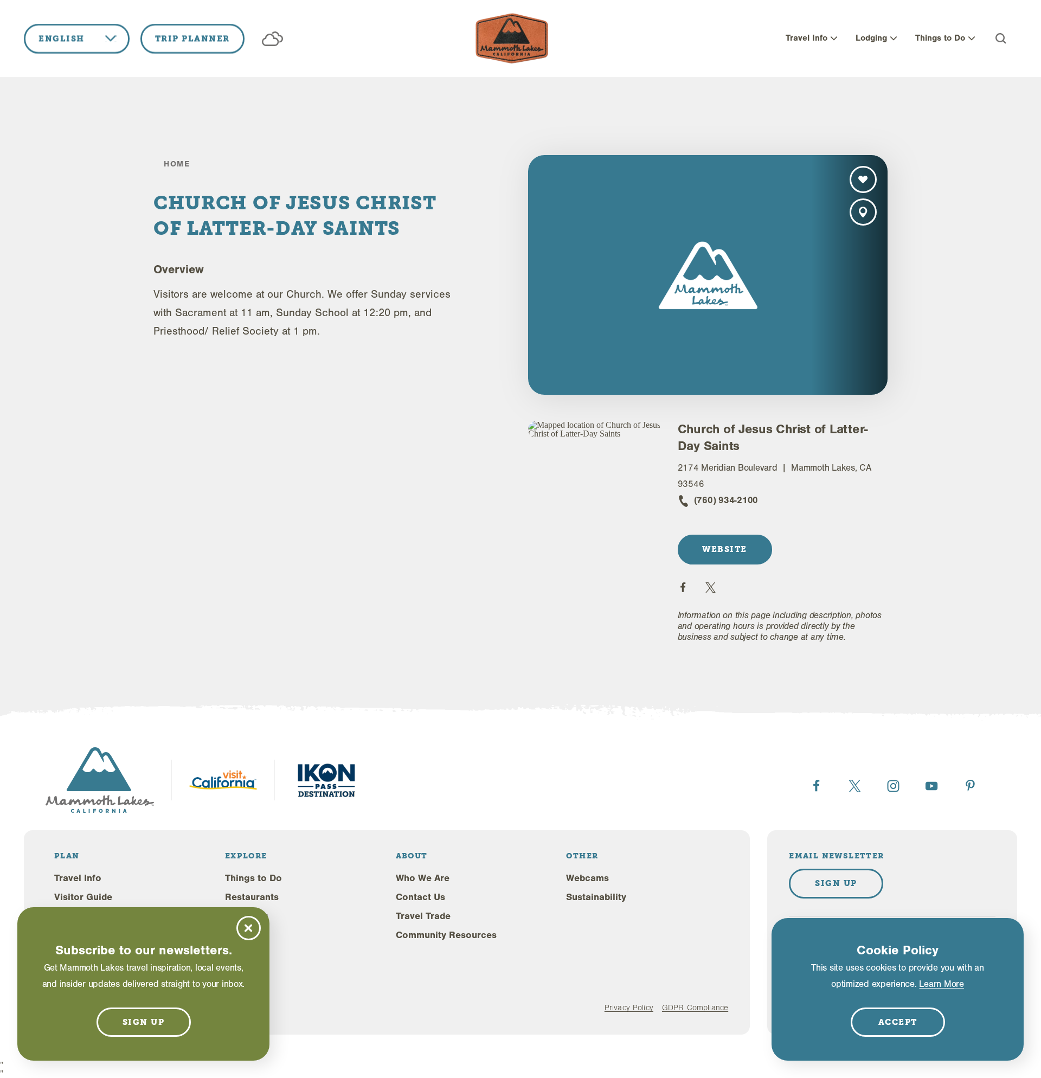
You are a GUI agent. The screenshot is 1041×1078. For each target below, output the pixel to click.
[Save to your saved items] (863, 179)
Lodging (871, 38)
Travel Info (806, 38)
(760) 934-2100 (726, 500)
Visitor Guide (83, 897)
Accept (897, 1022)
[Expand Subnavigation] (833, 38)
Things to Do (940, 38)
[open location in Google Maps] (594, 429)
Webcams (587, 878)
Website (724, 549)
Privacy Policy (629, 1007)
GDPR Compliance (695, 1007)
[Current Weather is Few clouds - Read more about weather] (272, 38)
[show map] (863, 212)
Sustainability (596, 897)
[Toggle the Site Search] (1001, 38)
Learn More (941, 984)
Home (177, 164)
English (61, 38)
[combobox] (77, 39)
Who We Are (422, 878)
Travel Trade (423, 916)
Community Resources (446, 935)
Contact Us (420, 897)
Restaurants (252, 897)
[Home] (511, 38)
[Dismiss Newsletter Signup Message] (248, 928)
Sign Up (836, 883)
